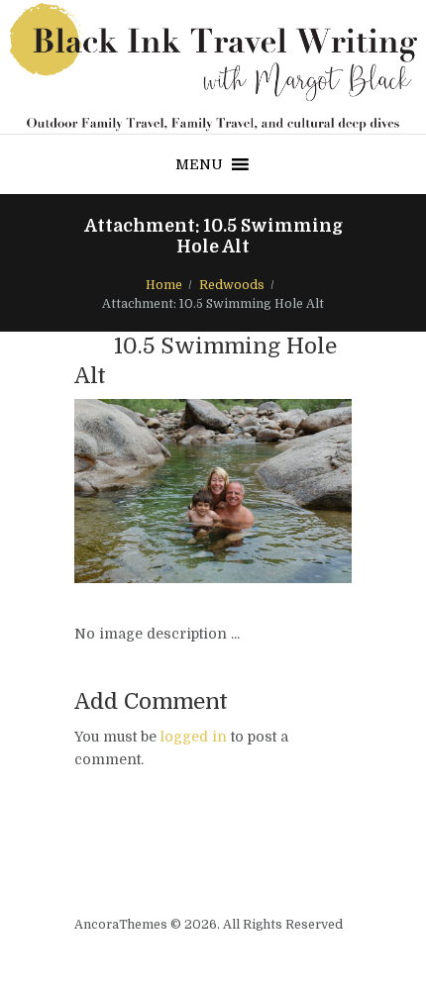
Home (164, 285)
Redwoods (232, 285)
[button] (199, 164)
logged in (193, 736)
